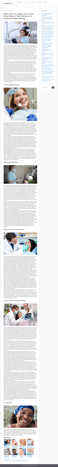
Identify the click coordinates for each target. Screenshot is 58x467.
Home (14, 2)
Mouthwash (40, 2)
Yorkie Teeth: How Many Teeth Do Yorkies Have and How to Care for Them (48, 23)
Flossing (45, 2)
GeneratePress (34, 465)
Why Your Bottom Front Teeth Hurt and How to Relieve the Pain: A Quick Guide (48, 80)
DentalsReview (8, 3)
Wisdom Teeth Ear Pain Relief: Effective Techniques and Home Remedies (47, 62)
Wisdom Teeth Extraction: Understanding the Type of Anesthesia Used (46, 46)
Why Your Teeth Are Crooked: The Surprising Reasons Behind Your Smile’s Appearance (48, 66)
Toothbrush (27, 2)
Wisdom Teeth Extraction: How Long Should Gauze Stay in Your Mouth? (47, 54)
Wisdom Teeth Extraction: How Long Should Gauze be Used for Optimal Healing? (47, 58)
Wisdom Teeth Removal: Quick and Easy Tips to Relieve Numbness (47, 40)
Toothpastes (33, 2)
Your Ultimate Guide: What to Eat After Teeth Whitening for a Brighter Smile (48, 14)
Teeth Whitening (19, 2)
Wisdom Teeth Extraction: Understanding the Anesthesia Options (47, 50)
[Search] (53, 87)
